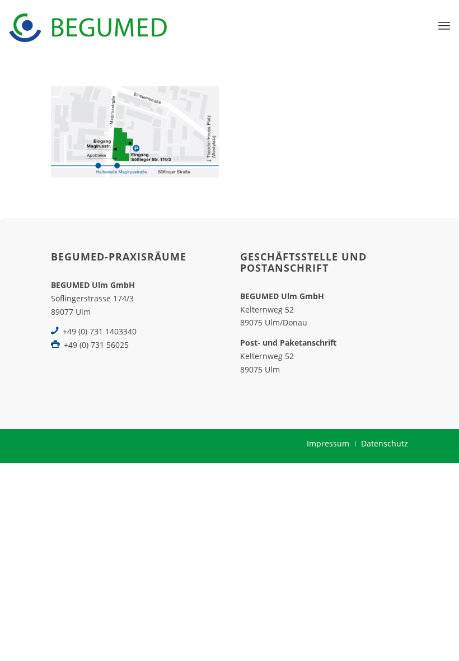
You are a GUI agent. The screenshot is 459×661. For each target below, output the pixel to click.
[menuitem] (444, 25)
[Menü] (444, 25)
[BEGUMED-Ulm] (87, 25)
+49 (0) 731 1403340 (100, 331)
